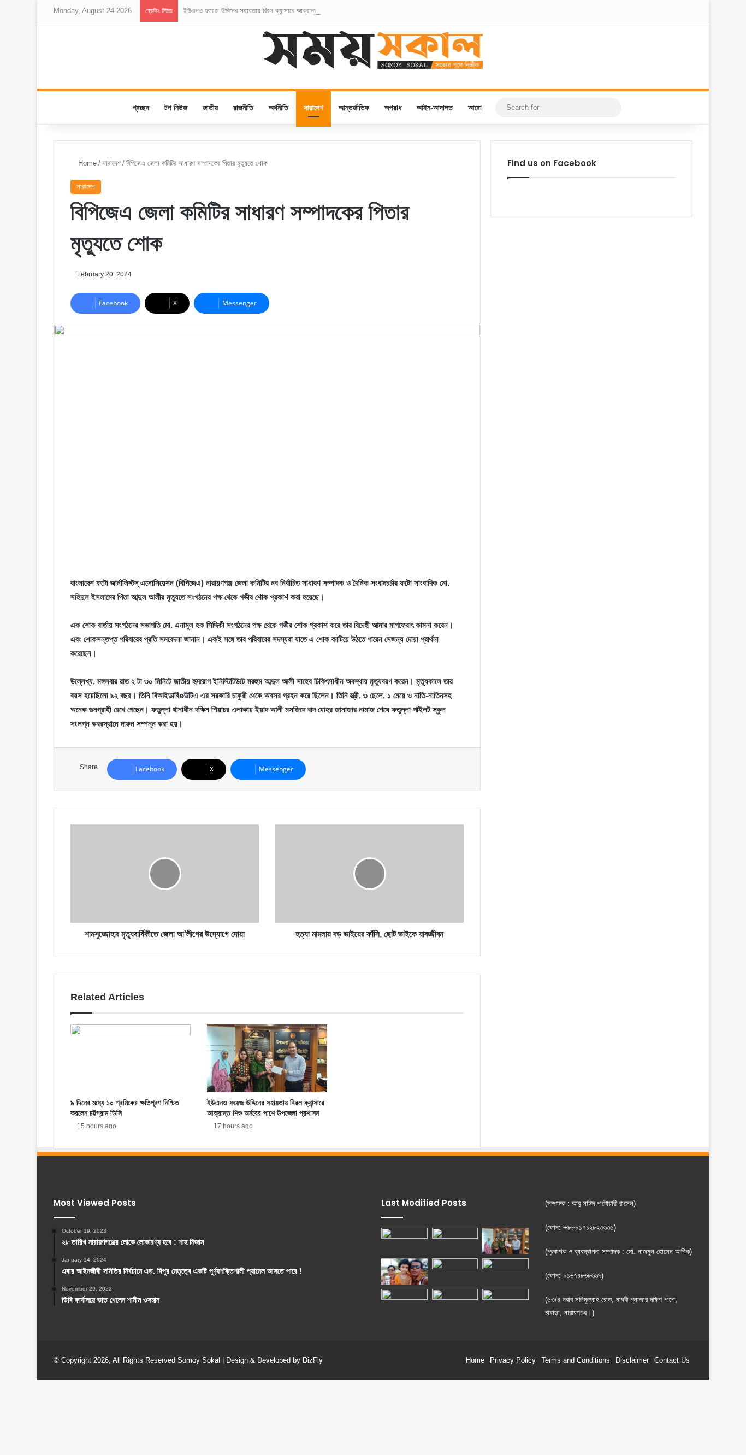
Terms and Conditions (575, 1360)
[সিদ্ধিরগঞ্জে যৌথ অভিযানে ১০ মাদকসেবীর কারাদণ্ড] (404, 1241)
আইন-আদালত (435, 107)
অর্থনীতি (278, 107)
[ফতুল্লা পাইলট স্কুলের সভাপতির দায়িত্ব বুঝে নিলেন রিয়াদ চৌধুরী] (455, 1271)
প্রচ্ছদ (141, 107)
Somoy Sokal (198, 1360)
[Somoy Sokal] (373, 50)
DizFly (313, 1360)
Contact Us (672, 1360)
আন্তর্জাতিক (354, 107)
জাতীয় (210, 107)
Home (86, 163)
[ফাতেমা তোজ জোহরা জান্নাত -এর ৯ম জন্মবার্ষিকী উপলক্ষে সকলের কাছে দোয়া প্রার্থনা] (404, 1271)
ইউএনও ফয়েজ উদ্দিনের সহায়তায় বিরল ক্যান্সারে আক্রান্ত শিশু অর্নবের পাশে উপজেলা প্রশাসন (292, 11)
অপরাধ (392, 107)
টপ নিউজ (175, 107)
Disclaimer (632, 1360)
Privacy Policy (513, 1360)
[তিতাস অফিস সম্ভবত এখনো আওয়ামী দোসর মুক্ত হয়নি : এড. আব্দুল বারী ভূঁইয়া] (404, 1302)
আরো (475, 107)
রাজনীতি (243, 107)
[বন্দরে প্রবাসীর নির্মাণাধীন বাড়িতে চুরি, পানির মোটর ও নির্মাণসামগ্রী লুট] (505, 1303)
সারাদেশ (313, 107)
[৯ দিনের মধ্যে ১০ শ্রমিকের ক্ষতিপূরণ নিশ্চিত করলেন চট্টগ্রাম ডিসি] (130, 1058)
